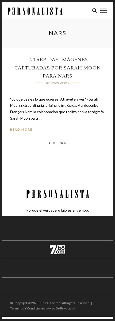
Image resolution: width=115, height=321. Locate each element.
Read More (21, 129)
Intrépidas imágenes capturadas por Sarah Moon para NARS (57, 68)
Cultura (57, 143)
